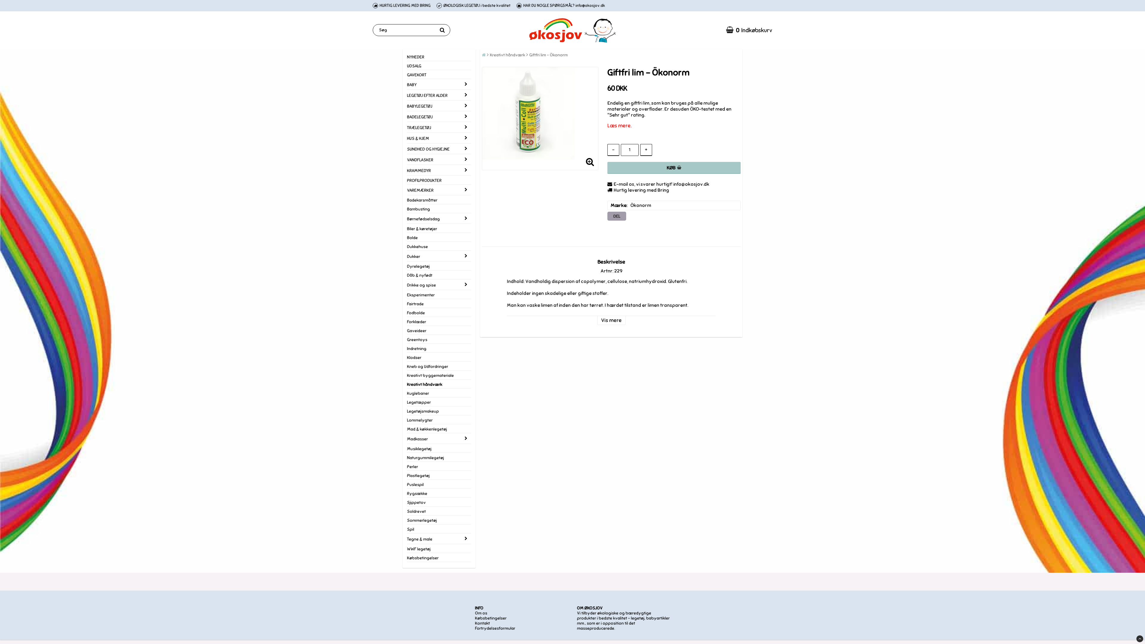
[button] (749, 30)
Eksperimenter (421, 295)
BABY (412, 84)
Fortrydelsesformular (495, 628)
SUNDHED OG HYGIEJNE (428, 149)
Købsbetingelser (423, 558)
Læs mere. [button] (619, 126)
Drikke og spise (421, 285)
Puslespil (415, 484)
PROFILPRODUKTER (424, 180)
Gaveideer (416, 330)
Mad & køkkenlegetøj (427, 429)
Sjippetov (416, 502)
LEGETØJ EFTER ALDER (427, 95)
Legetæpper (419, 402)
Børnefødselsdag (423, 219)
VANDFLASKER (420, 159)
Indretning (416, 348)
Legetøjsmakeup (423, 411)
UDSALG (414, 66)
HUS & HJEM (418, 138)
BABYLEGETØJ (419, 106)
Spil (410, 529)
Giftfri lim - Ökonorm (548, 55)
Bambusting (418, 209)
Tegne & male (419, 539)
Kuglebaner (418, 393)
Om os (481, 613)
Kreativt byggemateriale (430, 375)
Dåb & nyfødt (419, 275)
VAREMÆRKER (420, 190)
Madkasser (417, 439)
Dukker (413, 256)
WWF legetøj (419, 549)
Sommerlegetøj (422, 520)
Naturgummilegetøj (425, 457)
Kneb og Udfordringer (427, 366)
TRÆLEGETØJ (419, 127)
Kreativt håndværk (424, 384)
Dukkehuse (417, 246)
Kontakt (482, 623)
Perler (412, 466)
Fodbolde (416, 312)
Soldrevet (416, 511)
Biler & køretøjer (422, 228)
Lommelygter (420, 420)
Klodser (414, 357)
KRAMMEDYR (419, 170)
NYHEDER (415, 57)
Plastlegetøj (418, 475)
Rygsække (417, 493)
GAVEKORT (416, 75)
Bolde (412, 237)
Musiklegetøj (419, 448)
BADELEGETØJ (420, 117)
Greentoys (417, 339)
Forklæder (416, 321)
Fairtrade (415, 303)
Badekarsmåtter (422, 200)
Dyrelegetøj (418, 266)
